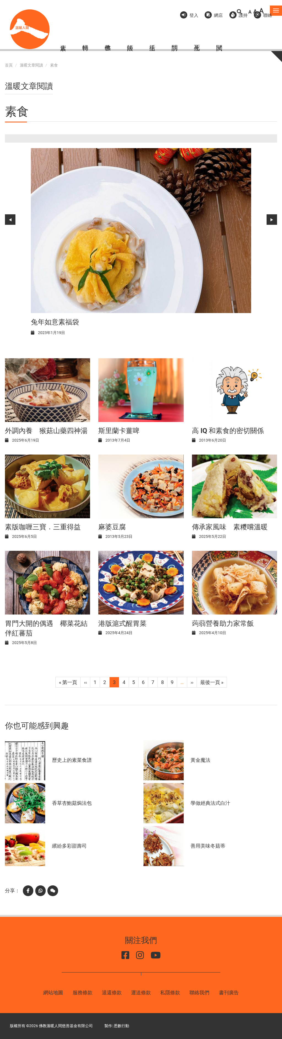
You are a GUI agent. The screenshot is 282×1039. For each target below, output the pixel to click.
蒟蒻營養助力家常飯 (223, 623)
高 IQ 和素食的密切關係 (228, 431)
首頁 (9, 65)
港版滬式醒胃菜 (122, 623)
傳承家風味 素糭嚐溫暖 (230, 527)
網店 (218, 15)
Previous (10, 219)
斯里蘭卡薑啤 (119, 431)
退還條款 (112, 992)
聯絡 (267, 15)
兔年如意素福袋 (55, 322)
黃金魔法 (200, 760)
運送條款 (141, 992)
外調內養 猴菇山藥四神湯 (46, 431)
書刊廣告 (229, 992)
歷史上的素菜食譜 (72, 760)
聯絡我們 (199, 992)
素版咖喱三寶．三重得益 (43, 527)
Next (272, 219)
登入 (193, 15)
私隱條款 (170, 992)
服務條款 (83, 992)
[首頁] (30, 29)
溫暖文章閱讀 (31, 65)
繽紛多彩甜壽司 (69, 846)
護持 (243, 15)
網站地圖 (53, 992)
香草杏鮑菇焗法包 (72, 803)
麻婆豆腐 (112, 527)
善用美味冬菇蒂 (208, 846)
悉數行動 (121, 1026)
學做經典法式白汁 (210, 803)
